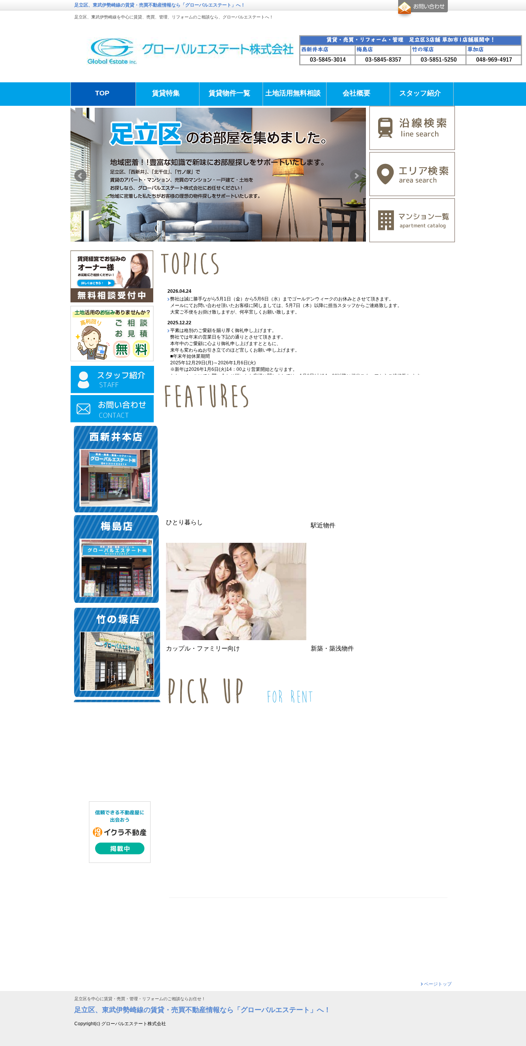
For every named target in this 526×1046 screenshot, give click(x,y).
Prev (80, 176)
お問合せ (422, 9)
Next (356, 176)
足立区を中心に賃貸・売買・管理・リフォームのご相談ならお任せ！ (140, 999)
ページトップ (438, 984)
